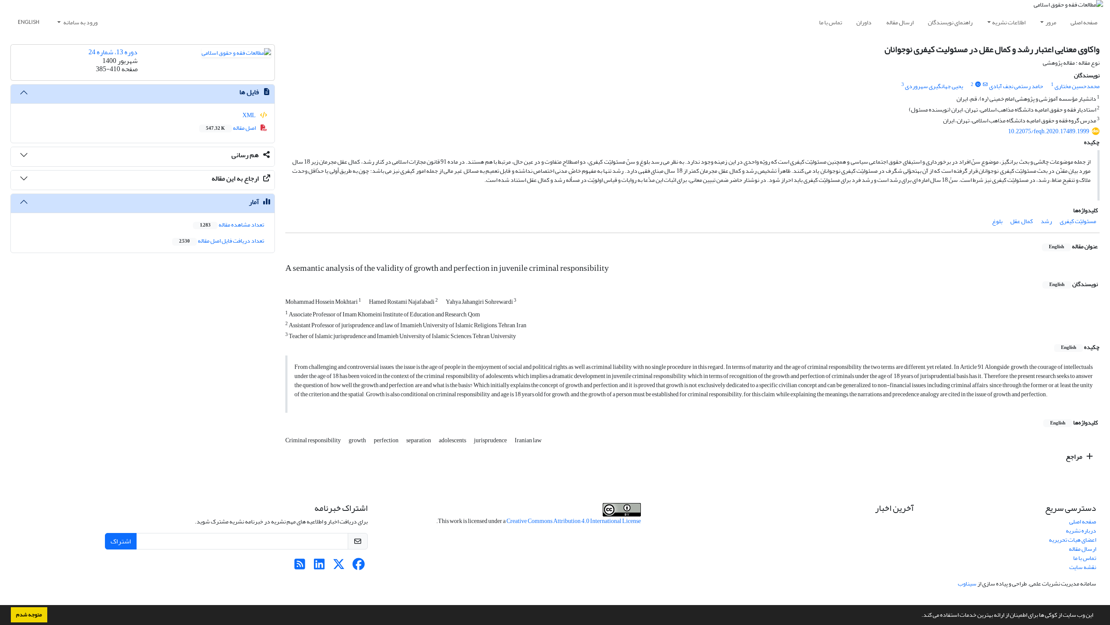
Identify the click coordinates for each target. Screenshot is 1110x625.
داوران (864, 22)
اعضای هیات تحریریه (1072, 540)
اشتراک (121, 541)
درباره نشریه (1081, 530)
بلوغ (997, 221)
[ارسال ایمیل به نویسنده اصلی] (985, 84)
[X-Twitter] (339, 566)
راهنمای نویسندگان (950, 22)
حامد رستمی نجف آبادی (1016, 86)
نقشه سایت (1082, 567)
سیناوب (967, 583)
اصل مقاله (231, 128)
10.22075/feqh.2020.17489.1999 (1048, 131)
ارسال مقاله (900, 22)
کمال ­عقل (1021, 221)
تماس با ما (830, 22)
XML (249, 115)
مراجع (1075, 456)
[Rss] (300, 566)
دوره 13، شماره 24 (112, 52)
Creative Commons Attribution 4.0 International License (573, 521)
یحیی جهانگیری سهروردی (934, 86)
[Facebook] (358, 566)
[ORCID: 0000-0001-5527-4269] (977, 84)
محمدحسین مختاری (1077, 86)
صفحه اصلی (1084, 22)
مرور (1050, 22)
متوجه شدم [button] (29, 614)
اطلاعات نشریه (1008, 22)
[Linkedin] (319, 566)
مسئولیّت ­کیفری (1078, 221)
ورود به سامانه (80, 22)
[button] (919, 616)
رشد (1046, 221)
